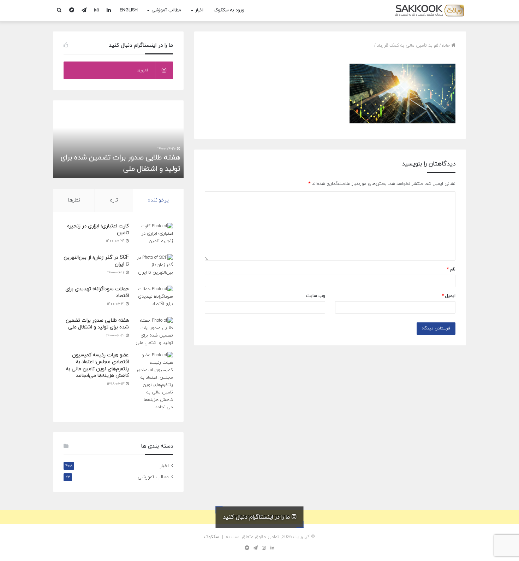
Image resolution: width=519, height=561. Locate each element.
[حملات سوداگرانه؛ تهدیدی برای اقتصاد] (153, 299)
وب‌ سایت (315, 296)
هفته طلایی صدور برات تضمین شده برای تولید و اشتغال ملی (97, 324)
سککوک (211, 537)
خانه (446, 45)
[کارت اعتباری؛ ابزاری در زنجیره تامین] (153, 236)
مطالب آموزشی (166, 10)
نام (451, 269)
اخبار (199, 10)
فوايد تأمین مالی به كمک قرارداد (407, 45)
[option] (118, 139)
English (129, 10)
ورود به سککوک (229, 10)
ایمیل (448, 296)
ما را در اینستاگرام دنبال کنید (257, 517)
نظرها (74, 200)
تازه (114, 200)
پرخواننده (158, 200)
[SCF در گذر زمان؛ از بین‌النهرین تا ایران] (153, 267)
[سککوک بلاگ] (430, 10)
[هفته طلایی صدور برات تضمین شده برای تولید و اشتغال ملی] (153, 332)
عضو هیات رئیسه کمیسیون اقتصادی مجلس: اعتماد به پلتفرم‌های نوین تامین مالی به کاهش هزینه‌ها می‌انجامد (97, 365)
